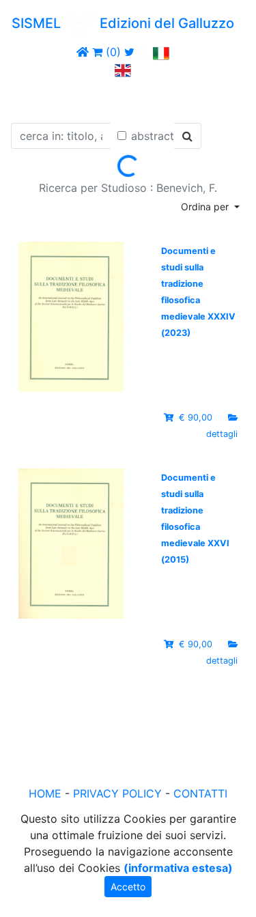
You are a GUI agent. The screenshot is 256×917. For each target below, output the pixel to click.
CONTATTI (200, 793)
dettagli (222, 434)
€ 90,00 (195, 417)
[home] (82, 52)
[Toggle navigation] (30, 97)
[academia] (144, 52)
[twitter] (129, 52)
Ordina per (206, 206)
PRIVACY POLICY (117, 793)
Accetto (128, 886)
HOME (45, 793)
